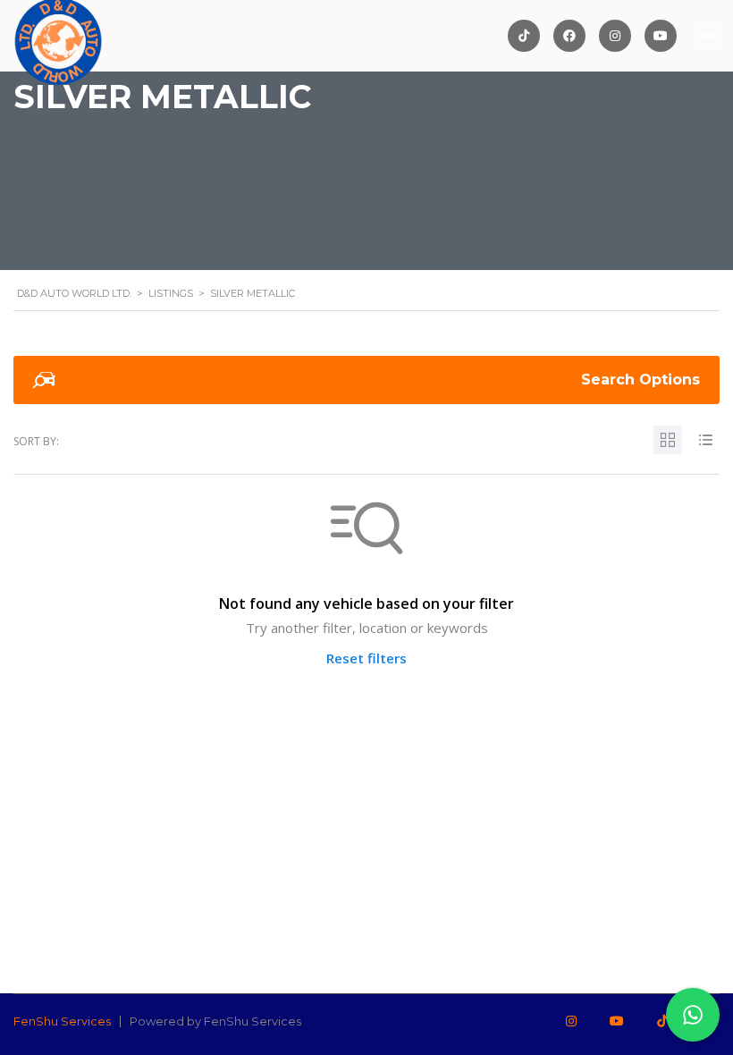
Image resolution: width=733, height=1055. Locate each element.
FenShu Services (62, 1021)
